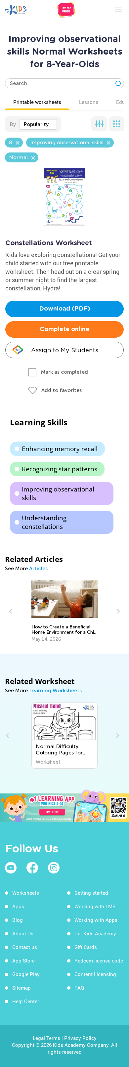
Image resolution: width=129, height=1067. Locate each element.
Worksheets (25, 892)
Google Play (26, 974)
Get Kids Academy (95, 933)
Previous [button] (11, 611)
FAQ (79, 987)
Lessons (88, 102)
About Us (22, 933)
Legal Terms (46, 1038)
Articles (38, 568)
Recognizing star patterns (59, 469)
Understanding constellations (44, 522)
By (13, 124)
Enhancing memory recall (60, 449)
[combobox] (38, 124)
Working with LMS (94, 906)
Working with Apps (95, 920)
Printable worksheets (37, 102)
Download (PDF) (64, 309)
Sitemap (21, 987)
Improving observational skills (58, 493)
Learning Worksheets (55, 690)
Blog (17, 920)
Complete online (64, 329)
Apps (18, 906)
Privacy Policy (80, 1038)
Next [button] (117, 611)
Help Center (25, 1001)
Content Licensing (95, 974)
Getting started (91, 892)
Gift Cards (85, 947)
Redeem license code (98, 960)
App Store (23, 960)
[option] (64, 611)
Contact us (24, 947)
